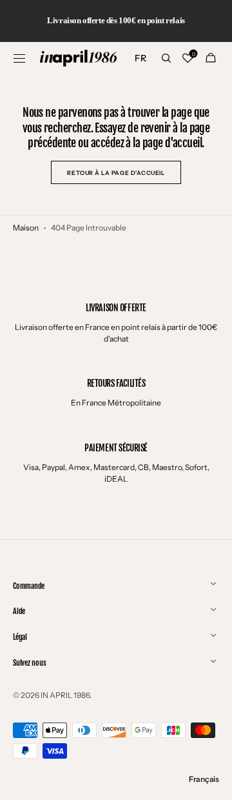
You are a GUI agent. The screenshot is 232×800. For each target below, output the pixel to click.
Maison (26, 227)
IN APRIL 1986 (65, 695)
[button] (19, 58)
